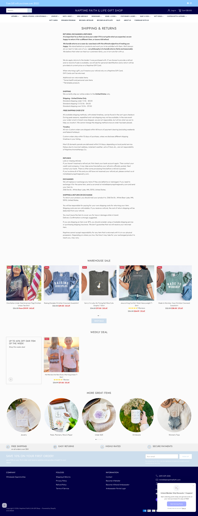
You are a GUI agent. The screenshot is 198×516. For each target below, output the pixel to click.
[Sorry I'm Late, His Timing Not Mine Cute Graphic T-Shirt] (99, 283)
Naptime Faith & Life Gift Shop (29, 508)
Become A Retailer (113, 481)
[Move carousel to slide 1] (98, 315)
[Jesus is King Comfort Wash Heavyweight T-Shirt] (136, 283)
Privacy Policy (61, 481)
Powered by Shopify (49, 508)
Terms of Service (62, 488)
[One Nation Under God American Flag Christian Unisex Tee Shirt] (23, 283)
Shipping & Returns (63, 477)
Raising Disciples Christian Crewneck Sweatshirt (61, 303)
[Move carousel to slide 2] (99, 315)
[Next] (192, 289)
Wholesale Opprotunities (15, 477)
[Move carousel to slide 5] (102, 439)
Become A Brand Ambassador (117, 485)
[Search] (29, 10)
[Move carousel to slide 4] (100, 439)
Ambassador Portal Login (116, 488)
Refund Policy (61, 485)
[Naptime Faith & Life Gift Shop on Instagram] (191, 3)
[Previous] (6, 289)
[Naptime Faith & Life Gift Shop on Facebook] (188, 3)
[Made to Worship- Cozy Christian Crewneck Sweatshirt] (174, 283)
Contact (109, 477)
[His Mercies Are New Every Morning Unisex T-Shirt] (61, 354)
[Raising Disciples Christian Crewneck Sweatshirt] (61, 283)
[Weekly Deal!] (11, 379)
